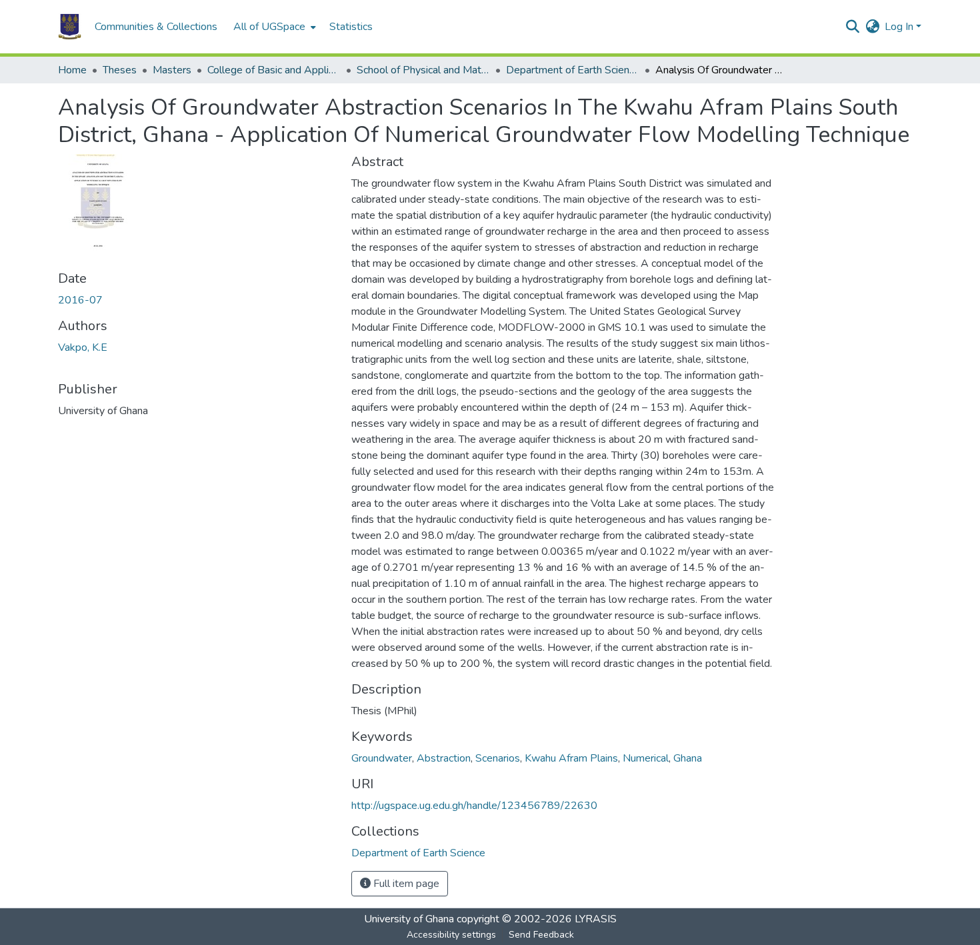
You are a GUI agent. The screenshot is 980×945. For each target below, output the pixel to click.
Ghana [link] (687, 758)
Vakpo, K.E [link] (82, 347)
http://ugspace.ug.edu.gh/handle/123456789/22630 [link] (474, 805)
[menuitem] (273, 26)
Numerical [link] (646, 758)
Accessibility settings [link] (451, 934)
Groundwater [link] (381, 758)
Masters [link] (172, 70)
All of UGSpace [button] (269, 26)
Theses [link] (120, 70)
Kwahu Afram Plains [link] (571, 758)
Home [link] (72, 70)
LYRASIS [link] (596, 919)
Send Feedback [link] (541, 934)
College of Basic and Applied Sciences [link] (274, 70)
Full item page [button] (405, 883)
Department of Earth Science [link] (572, 70)
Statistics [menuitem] (351, 26)
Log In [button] (900, 26)
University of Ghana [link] (409, 919)
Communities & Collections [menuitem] (156, 26)
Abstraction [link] (444, 758)
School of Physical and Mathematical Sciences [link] (423, 70)
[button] (69, 26)
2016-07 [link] (80, 300)
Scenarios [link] (497, 758)
